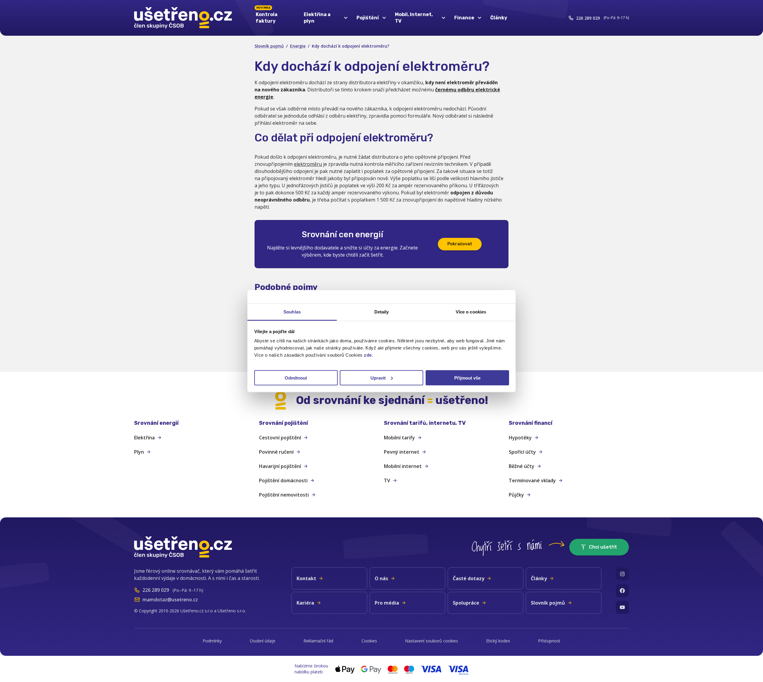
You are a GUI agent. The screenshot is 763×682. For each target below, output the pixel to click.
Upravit (378, 377)
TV (387, 480)
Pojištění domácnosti (283, 480)
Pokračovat (459, 243)
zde (368, 354)
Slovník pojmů (269, 46)
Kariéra (305, 603)
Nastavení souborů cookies (431, 641)
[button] (194, 423)
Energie (297, 46)
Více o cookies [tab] (471, 311)
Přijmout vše (467, 377)
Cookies (369, 641)
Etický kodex (498, 641)
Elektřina (144, 437)
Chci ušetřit (603, 547)
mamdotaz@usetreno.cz (170, 599)
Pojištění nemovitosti (284, 494)
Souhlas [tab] (292, 311)
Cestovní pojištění (280, 437)
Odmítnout (296, 377)
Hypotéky (520, 437)
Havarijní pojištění (280, 466)
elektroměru (308, 164)
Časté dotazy (468, 578)
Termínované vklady (532, 480)
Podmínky (212, 641)
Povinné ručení (276, 452)
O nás (381, 578)
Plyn (139, 452)
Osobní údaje (262, 641)
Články (498, 18)
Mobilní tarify (399, 437)
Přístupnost (549, 641)
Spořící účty (522, 452)
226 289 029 (588, 18)
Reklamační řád (318, 641)
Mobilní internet (403, 466)
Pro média (387, 603)
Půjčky (516, 494)
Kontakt (306, 578)
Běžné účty (521, 466)
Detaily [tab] (381, 311)
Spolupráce (466, 603)
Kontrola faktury (266, 16)
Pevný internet (401, 452)
